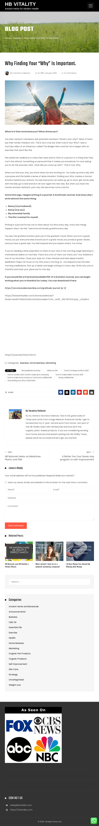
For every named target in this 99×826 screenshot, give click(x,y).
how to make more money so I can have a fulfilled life (30, 377)
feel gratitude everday (31, 370)
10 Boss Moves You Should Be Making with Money (78, 565)
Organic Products (18, 658)
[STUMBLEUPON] (85, 392)
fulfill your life (52, 370)
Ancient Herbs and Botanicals (24, 606)
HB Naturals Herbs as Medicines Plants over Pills (23, 456)
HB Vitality (20, 4)
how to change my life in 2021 (76, 370)
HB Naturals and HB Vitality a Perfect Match (17, 565)
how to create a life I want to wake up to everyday (28, 375)
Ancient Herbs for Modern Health (22, 8)
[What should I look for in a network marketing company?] (49, 551)
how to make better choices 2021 (69, 375)
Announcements (17, 611)
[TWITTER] (66, 392)
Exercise (13, 632)
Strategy (13, 674)
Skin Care (13, 669)
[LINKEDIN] (73, 392)
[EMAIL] (91, 392)
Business (24, 362)
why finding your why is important (21, 380)
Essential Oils (15, 627)
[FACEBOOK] (60, 392)
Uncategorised (16, 679)
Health (12, 637)
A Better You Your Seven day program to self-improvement (77, 456)
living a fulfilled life (66, 377)
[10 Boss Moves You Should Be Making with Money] (80, 551)
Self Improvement (18, 664)
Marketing (51, 362)
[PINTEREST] (79, 392)
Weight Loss (15, 684)
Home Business (37, 362)
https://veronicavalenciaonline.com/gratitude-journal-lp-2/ (35, 288)
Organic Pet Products (20, 653)
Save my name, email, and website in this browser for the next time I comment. (48, 482)
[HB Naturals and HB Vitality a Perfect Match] (19, 551)
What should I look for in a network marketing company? (48, 565)
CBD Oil (12, 622)
